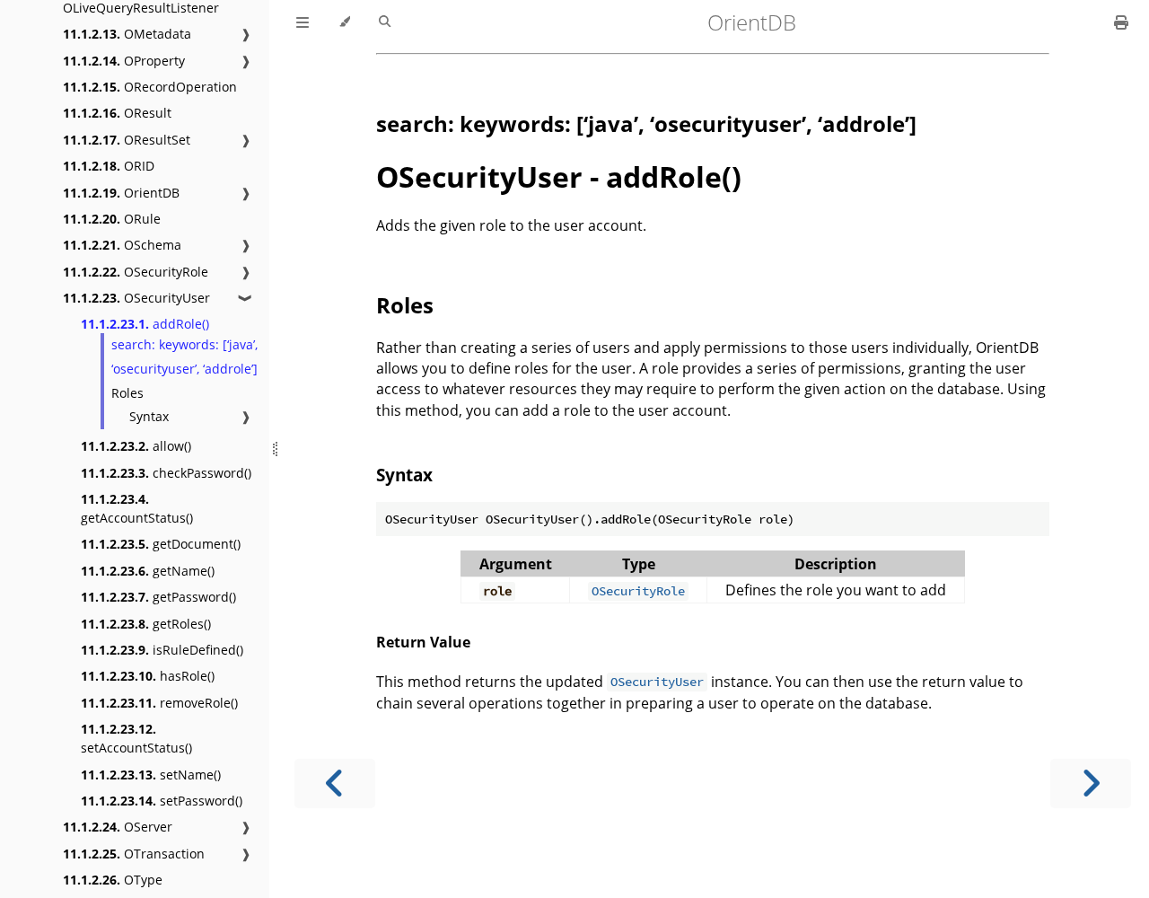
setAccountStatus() (136, 738)
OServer (117, 826)
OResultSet (126, 139)
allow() (136, 445)
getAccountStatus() (137, 508)
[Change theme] (344, 22)
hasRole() (148, 675)
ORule (112, 218)
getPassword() (158, 596)
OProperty (124, 60)
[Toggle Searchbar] (384, 22)
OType (112, 879)
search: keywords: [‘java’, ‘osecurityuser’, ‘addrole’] (184, 356)
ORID (108, 165)
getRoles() (146, 623)
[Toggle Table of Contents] (302, 22)
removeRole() (159, 702)
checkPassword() (166, 472)
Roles (127, 392)
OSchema (122, 244)
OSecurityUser (136, 297)
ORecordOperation (150, 86)
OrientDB (121, 192)
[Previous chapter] (334, 783)
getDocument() (161, 543)
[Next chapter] (1090, 783)
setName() (151, 774)
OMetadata (127, 33)
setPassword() (161, 800)
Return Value (423, 642)
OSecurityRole (135, 271)
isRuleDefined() (162, 649)
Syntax (149, 416)
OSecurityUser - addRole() (558, 176)
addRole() (145, 323)
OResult (117, 112)
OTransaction (134, 853)
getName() (148, 570)
